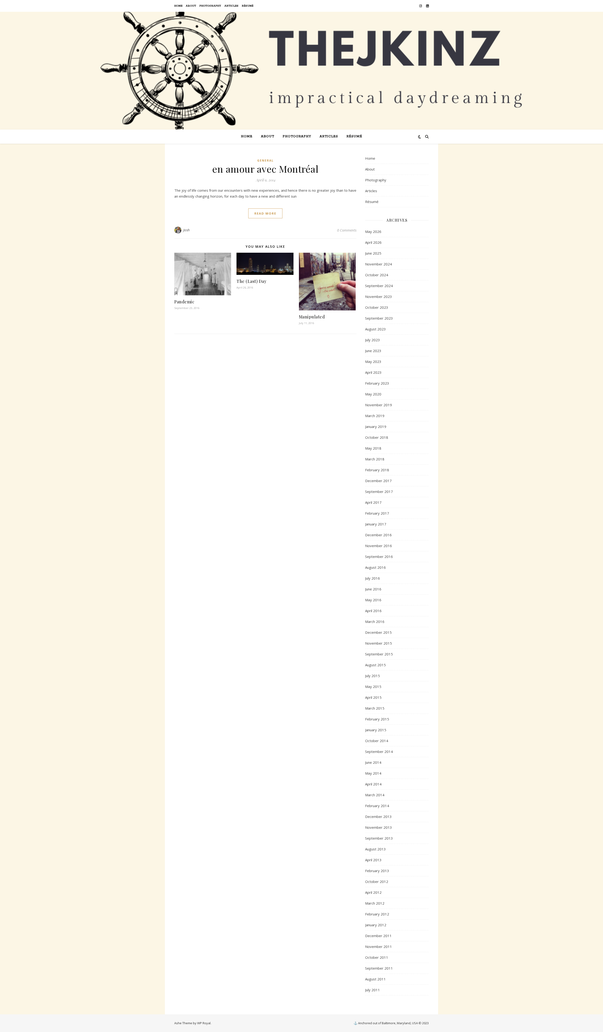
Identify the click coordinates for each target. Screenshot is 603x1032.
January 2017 (375, 524)
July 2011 (372, 989)
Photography (210, 6)
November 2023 (378, 296)
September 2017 (379, 491)
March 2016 (374, 621)
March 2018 (374, 459)
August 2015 (375, 664)
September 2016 (379, 556)
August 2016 (375, 567)
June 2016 (373, 589)
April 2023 (373, 372)
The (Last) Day (251, 281)
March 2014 (374, 794)
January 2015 (375, 729)
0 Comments (346, 230)
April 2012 (373, 892)
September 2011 (379, 968)
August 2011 (375, 979)
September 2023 (379, 318)
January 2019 (375, 426)
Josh (186, 230)
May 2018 (373, 448)
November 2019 (378, 404)
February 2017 (377, 513)
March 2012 (374, 903)
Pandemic (184, 302)
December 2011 (378, 935)
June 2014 (373, 762)
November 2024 (378, 264)
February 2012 (377, 914)
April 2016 (373, 610)
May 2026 (373, 231)
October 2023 (376, 307)
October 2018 (376, 437)
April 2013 (373, 859)
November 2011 (378, 946)
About (191, 6)
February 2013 (377, 870)
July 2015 (372, 675)
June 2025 (373, 253)
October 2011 (376, 957)
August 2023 (375, 329)
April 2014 (373, 784)
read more (265, 213)
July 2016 (372, 578)
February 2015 (377, 719)
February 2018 (377, 469)
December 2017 (378, 480)
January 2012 (375, 924)
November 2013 (378, 827)
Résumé (247, 6)
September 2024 (379, 285)
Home (178, 6)
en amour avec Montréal (265, 169)
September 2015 (379, 654)
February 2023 (377, 383)
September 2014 (379, 751)
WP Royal (204, 1023)
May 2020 (373, 394)
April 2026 (373, 242)
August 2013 (375, 849)
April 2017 (373, 502)
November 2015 (378, 643)
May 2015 (373, 686)
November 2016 (378, 545)
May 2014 (373, 773)
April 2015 (373, 697)
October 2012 (376, 881)
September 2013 (379, 838)
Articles (231, 6)
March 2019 (374, 415)
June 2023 (373, 350)
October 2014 (376, 740)
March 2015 (374, 708)
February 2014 (377, 805)
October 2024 (376, 274)
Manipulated (312, 317)
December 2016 (378, 534)
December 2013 (378, 816)
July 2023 (372, 339)
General (265, 160)
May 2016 (373, 599)
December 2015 (378, 632)
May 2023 (373, 361)
